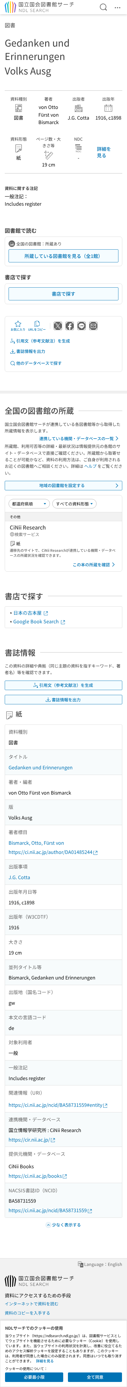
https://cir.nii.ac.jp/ (29, 1139)
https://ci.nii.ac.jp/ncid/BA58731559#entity (55, 1104)
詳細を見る (104, 152)
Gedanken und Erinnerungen (41, 767)
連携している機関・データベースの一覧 (76, 438)
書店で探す (63, 293)
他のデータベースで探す (39, 363)
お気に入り (18, 329)
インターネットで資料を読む (31, 1304)
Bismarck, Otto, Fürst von (36, 842)
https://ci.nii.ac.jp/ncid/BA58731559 (48, 1210)
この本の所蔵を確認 (91, 565)
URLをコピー (37, 329)
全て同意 (95, 1377)
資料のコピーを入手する (27, 1313)
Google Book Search (36, 621)
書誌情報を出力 (30, 351)
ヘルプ (90, 466)
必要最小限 (34, 1377)
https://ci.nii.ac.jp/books (35, 1175)
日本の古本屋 (28, 612)
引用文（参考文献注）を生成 (43, 341)
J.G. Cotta (19, 877)
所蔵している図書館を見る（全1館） (64, 255)
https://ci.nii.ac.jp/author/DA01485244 (50, 851)
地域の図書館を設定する (62, 485)
